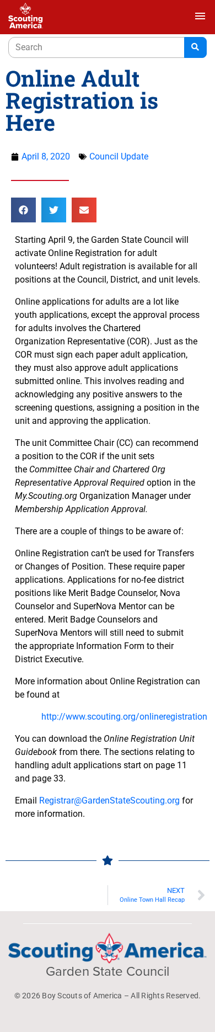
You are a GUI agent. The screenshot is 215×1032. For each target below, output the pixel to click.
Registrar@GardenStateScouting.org (109, 800)
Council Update (118, 156)
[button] (23, 210)
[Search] (195, 47)
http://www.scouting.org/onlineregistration (124, 716)
